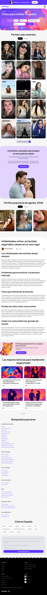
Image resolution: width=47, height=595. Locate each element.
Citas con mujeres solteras (6, 458)
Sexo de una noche (5, 433)
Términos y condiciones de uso (30, 564)
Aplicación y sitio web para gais (7, 506)
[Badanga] (5, 7)
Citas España (4, 11)
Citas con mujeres (5, 454)
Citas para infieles (5, 442)
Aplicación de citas (5, 515)
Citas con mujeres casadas (7, 461)
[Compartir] (44, 249)
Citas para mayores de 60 (6, 493)
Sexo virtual (3, 430)
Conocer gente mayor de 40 (7, 495)
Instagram (29, 576)
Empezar (35, 2)
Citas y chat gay (4, 504)
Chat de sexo (4, 435)
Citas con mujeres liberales (7, 463)
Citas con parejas (5, 472)
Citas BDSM (3, 440)
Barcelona (3, 566)
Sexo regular (4, 437)
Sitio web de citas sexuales (7, 445)
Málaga (2, 570)
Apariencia (3, 582)
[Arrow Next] (45, 234)
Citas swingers (4, 473)
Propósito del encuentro (7, 424)
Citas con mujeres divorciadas (7, 459)
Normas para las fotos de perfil (30, 566)
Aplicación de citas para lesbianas (8, 507)
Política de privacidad (28, 568)
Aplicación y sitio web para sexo (8, 443)
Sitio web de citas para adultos (7, 447)
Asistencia (3, 580)
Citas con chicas (4, 456)
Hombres (10, 20)
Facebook (29, 579)
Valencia (2, 568)
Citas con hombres (5, 482)
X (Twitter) (29, 582)
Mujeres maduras (5, 497)
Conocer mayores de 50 (6, 491)
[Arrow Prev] (42, 234)
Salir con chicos (4, 484)
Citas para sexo (4, 438)
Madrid (2, 564)
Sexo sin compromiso (5, 431)
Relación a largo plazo (5, 428)
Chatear (3, 426)
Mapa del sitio (3, 584)
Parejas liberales (4, 475)
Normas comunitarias (5, 576)
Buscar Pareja (4, 470)
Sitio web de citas (5, 516)
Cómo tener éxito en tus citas (6, 578)
